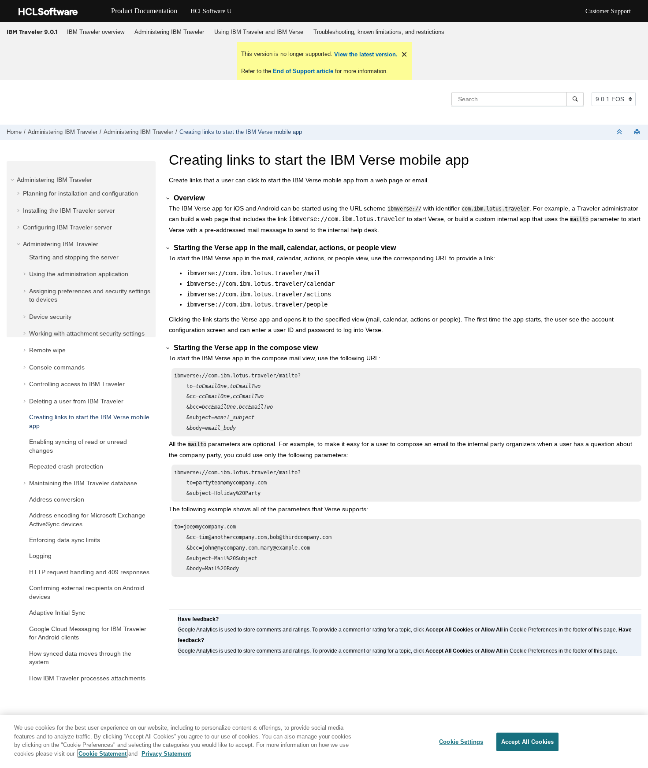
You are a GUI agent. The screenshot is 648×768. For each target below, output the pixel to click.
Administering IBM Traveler (169, 32)
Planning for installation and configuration (80, 193)
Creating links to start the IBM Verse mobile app (240, 132)
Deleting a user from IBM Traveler (76, 401)
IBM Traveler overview (95, 32)
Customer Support (608, 11)
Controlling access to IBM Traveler (77, 384)
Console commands (57, 367)
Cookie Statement (102, 753)
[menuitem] (95, 32)
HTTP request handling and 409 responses (89, 572)
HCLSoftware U (210, 11)
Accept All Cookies (527, 741)
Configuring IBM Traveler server (67, 227)
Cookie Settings (461, 741)
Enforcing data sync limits (64, 539)
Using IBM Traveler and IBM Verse (258, 32)
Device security (50, 316)
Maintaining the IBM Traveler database (83, 483)
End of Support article (303, 71)
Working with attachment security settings (87, 333)
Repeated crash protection (66, 466)
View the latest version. (365, 54)
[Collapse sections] (620, 132)
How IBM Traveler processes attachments (87, 678)
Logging (40, 555)
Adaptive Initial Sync (57, 612)
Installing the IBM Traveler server (69, 210)
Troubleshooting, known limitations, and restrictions (378, 32)
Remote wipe (47, 350)
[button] (13, 180)
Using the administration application (78, 273)
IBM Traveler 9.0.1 (32, 32)
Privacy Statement (166, 753)
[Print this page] (638, 132)
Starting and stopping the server (74, 257)
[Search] (575, 99)
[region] (324, 741)
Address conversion (56, 499)
